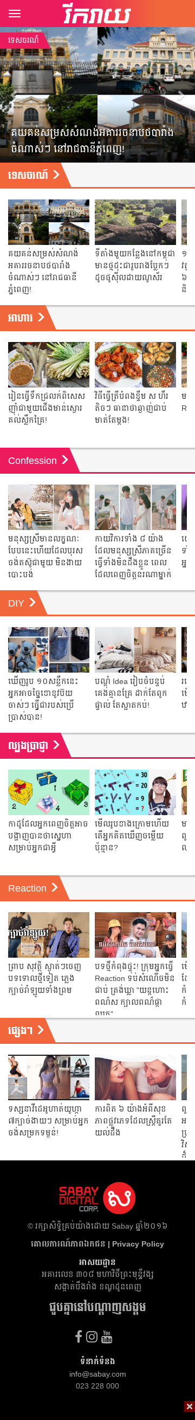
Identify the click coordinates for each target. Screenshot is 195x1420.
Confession (34, 460)
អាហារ (22, 318)
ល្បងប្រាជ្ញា (29, 745)
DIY (17, 603)
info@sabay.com (97, 1374)
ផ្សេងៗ (21, 1030)
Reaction (28, 888)
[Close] (189, 1406)
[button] (14, 95)
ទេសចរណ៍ (29, 175)
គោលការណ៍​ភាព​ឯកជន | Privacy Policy (97, 1244)
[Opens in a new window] (78, 1336)
